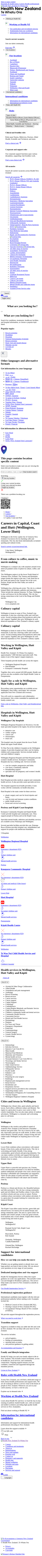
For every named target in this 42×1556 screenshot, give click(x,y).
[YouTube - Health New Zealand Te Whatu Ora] (2, 1530)
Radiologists (14, 241)
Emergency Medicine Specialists (21, 201)
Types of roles (10, 115)
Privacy (8, 1546)
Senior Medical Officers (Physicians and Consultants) (23, 120)
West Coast (14, 90)
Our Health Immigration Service (12, 1288)
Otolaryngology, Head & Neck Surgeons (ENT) (24, 226)
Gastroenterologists (16, 203)
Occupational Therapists (18, 259)
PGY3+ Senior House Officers (21, 187)
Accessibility (9, 1548)
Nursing (35, 124)
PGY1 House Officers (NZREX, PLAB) (24, 179)
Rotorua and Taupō (17, 76)
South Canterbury (16, 78)
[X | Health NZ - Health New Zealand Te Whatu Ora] (2, 1537)
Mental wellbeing (11, 1462)
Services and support (12, 1470)
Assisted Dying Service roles (20, 288)
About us (8, 1448)
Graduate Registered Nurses (20, 274)
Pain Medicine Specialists (19, 231)
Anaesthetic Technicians (18, 251)
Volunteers (29, 126)
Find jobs (8, 48)
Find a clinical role (12, 143)
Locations (8, 1466)
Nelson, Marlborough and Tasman (22, 70)
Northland (13, 72)
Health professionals (32, 4)
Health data (9, 1460)
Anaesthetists (14, 193)
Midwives (13, 276)
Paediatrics (13, 286)
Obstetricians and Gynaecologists (21, 215)
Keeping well (10, 1454)
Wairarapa (13, 86)
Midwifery (9, 126)
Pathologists (14, 233)
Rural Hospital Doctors (18, 243)
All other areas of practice (19, 249)
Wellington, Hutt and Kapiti (19, 88)
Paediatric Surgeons (17, 229)
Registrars (13, 189)
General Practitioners (17, 205)
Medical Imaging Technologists (21, 257)
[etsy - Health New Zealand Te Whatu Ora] (21, 1527)
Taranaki (13, 82)
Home (7, 512)
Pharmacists (14, 263)
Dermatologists (15, 199)
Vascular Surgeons (16, 247)
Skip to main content (8, 2)
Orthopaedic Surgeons (18, 223)
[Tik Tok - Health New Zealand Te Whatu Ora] (2, 1533)
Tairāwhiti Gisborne (17, 80)
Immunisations (10, 1450)
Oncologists (14, 217)
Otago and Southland (17, 74)
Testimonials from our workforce (21, 31)
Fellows (12, 191)
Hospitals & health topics (10, 4)
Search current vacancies (14, 546)
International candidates (14, 92)
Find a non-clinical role (13, 160)
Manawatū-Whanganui (18, 68)
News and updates (11, 1452)
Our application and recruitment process (24, 29)
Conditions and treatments (14, 1446)
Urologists (14, 245)
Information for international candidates (24, 33)
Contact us (9, 1456)
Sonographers (15, 268)
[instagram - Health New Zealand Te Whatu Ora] (2, 1484)
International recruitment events (21, 103)
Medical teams (19, 126)
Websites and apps (11, 1464)
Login (5, 296)
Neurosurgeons (15, 213)
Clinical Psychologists (17, 255)
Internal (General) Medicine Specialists (23, 211)
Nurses (12, 272)
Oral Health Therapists (18, 261)
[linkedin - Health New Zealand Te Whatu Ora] (2, 1487)
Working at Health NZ (13, 19)
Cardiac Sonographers (18, 253)
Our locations (10, 50)
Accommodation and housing (11, 1348)
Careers (22, 4)
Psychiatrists (14, 239)
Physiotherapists (15, 265)
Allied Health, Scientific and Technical (18, 124)
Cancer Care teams (16, 278)
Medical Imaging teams (18, 282)
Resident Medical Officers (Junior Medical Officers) (22, 117)
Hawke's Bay (14, 66)
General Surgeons (16, 207)
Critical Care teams (16, 280)
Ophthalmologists (16, 219)
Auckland (13, 60)
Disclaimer (9, 1468)
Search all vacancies (12, 177)
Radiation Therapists (17, 266)
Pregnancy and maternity (14, 1458)
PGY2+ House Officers (18, 185)
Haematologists (15, 209)
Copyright (9, 1550)
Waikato (13, 84)
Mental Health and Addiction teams (22, 284)
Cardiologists (14, 195)
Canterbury (14, 64)
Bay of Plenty (15, 62)
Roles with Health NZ (13, 105)
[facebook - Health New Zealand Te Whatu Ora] (2, 1481)
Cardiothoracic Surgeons (18, 197)
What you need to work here (11, 1318)
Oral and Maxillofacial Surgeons (21, 221)
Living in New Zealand (9, 1370)
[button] (5, 978)
